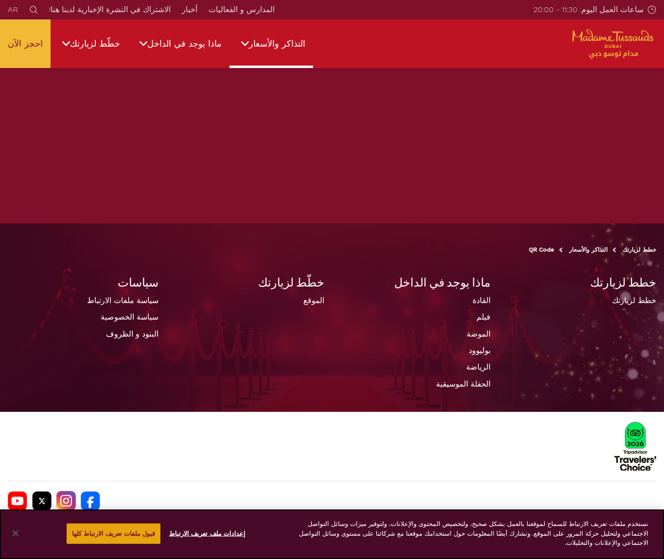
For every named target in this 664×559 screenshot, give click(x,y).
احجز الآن (25, 43)
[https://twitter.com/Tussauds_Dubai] (42, 500)
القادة (481, 300)
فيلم (483, 317)
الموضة (478, 334)
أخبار (189, 9)
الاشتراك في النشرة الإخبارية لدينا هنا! (110, 9)
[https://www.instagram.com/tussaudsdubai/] (66, 500)
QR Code (541, 249)
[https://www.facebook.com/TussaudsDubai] (90, 500)
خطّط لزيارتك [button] (95, 43)
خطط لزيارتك (639, 249)
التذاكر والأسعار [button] (277, 43)
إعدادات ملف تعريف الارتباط (207, 533)
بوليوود (479, 350)
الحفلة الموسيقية (463, 384)
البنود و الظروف (132, 334)
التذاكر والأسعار (588, 249)
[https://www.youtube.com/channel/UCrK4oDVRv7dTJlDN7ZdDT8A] (17, 500)
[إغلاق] (15, 533)
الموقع (313, 300)
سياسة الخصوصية (129, 317)
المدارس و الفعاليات (242, 9)
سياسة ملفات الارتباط (122, 300)
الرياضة (478, 367)
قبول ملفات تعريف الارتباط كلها (114, 533)
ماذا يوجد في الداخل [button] (184, 43)
